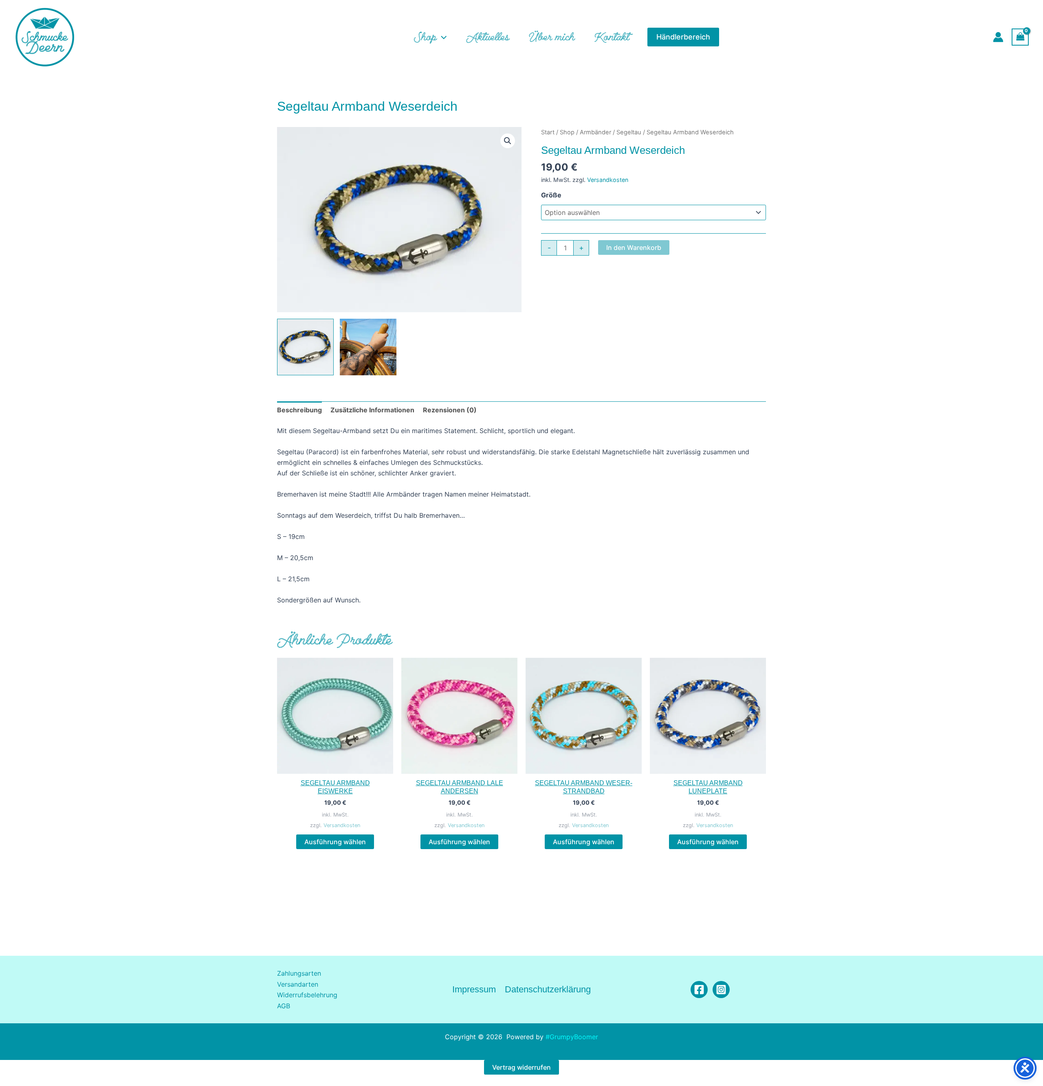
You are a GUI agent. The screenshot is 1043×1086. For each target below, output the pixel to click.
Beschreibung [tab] (299, 410)
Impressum (474, 989)
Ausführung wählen (335, 842)
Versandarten (297, 984)
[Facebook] (699, 989)
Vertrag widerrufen (521, 1067)
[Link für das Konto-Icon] (998, 37)
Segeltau (628, 132)
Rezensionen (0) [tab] (450, 410)
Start (548, 132)
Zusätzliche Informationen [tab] (372, 410)
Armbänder (595, 132)
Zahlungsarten (299, 973)
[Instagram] (721, 989)
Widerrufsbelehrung (307, 995)
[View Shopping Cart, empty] (1020, 36)
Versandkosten (607, 179)
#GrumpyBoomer (572, 1037)
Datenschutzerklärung (548, 989)
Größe (551, 195)
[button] (442, 37)
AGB (283, 1006)
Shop (567, 132)
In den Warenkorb (633, 247)
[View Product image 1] (305, 347)
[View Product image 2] (368, 347)
